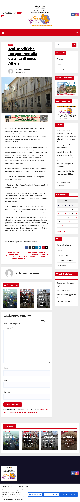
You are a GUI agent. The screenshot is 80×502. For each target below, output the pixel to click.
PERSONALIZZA (34, 494)
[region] (40, 493)
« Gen (59, 231)
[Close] (78, 485)
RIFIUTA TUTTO (51, 494)
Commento (8, 328)
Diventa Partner (63, 255)
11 (76, 213)
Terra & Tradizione (64, 245)
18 (76, 217)
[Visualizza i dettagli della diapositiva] (26, 118)
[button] (77, 33)
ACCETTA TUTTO (69, 494)
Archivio (60, 59)
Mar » (65, 231)
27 (59, 225)
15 (65, 217)
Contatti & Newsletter (65, 260)
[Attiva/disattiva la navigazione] (40, 32)
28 (62, 225)
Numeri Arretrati (63, 250)
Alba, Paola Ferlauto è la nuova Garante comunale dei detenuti (36, 254)
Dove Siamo (61, 266)
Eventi (11, 44)
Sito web (6, 392)
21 (62, 221)
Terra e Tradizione (24, 70)
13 (58, 217)
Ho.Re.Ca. (60, 69)
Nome (6, 368)
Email (6, 380)
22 (66, 221)
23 (69, 221)
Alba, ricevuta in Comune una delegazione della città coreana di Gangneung (17, 255)
